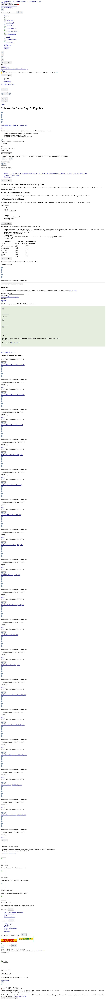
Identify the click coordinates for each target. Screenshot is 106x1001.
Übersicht (3, 69)
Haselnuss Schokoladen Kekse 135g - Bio (12, 455)
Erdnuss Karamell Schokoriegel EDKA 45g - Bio (14, 755)
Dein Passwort (5, 295)
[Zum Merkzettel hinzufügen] (3, 164)
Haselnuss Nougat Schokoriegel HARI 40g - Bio (13, 815)
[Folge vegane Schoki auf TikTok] (5, 966)
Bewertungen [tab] (7, 177)
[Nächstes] (6, 89)
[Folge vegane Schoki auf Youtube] (8, 966)
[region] (53, 94)
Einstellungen (14, 998)
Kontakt (6, 929)
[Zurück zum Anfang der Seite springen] (2, 982)
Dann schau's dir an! (15, 342)
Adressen (18, 69)
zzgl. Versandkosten (6, 153)
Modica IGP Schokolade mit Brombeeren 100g (13, 365)
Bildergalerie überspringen (7, 84)
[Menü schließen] (4, 17)
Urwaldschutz (4, 6)
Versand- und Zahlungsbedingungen (13, 912)
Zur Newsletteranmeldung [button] (9, 853)
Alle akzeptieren (5, 998)
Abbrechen (3, 300)
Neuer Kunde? (73, 290)
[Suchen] (18, 12)
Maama (3, 104)
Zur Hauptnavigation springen (33, 1)
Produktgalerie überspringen (8, 352)
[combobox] (8, 13)
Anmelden (3, 66)
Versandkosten (41, 950)
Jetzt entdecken (5, 980)
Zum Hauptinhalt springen (8, 1)
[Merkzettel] (2, 57)
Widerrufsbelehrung (9, 914)
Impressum (7, 931)
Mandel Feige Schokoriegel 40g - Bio (10, 575)
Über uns (6, 925)
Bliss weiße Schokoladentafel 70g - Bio (11, 515)
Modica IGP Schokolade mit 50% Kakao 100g (13, 395)
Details (2, 387)
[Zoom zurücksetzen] (6, 93)
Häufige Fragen (8, 924)
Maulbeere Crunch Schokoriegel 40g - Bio (12, 545)
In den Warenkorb (5, 162)
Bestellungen (24, 69)
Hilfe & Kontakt (12, 6)
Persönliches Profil (11, 69)
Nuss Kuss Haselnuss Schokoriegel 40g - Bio (12, 605)
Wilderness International (10, 928)
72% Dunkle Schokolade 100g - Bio (10, 665)
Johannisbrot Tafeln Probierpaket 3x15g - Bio (13, 725)
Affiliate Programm (9, 927)
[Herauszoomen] (2, 93)
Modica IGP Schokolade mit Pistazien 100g (12, 425)
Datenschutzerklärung (9, 917)
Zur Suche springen (20, 1)
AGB (5, 915)
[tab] (45, 173)
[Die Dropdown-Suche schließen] (21, 12)
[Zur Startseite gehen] (6, 3)
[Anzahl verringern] (3, 158)
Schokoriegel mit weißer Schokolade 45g (11, 485)
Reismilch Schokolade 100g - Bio (9, 635)
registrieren (6, 67)
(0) (14, 126)
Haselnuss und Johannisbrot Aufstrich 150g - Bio (13, 695)
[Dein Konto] (2, 59)
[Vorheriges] (2, 89)
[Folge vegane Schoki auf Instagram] (2, 966)
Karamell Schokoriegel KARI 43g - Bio (11, 785)
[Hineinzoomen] (9, 93)
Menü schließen (7, 63)
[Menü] (2, 9)
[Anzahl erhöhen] (11, 158)
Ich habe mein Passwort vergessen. (10, 297)
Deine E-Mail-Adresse (7, 293)
